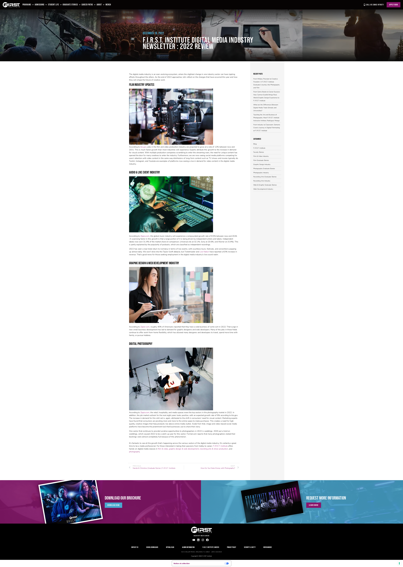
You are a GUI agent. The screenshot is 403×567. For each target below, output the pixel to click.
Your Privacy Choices (208, 563)
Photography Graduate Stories (264, 168)
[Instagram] (203, 540)
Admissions (39, 4)
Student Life (53, 4)
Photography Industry (261, 173)
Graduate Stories (70, 4)
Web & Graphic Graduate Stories (265, 185)
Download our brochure (123, 498)
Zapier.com (145, 327)
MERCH (108, 4)
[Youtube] (193, 540)
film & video (163, 449)
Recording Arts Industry (261, 181)
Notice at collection (182, 563)
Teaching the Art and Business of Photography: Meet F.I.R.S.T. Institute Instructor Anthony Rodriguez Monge (266, 118)
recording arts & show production (214, 449)
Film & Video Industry (261, 156)
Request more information (326, 498)
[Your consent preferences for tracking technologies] (399, 563)
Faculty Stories (258, 152)
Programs (26, 4)
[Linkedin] (198, 540)
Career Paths (87, 4)
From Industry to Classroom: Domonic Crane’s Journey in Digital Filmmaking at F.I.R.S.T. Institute (266, 128)
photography (134, 451)
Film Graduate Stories (261, 160)
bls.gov (143, 147)
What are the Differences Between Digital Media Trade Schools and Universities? (265, 108)
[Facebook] (207, 540)
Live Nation (204, 251)
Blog (255, 144)
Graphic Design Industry (262, 164)
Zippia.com (144, 236)
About (99, 4)
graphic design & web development (184, 449)
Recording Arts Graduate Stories (264, 177)
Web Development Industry (263, 189)
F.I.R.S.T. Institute (220, 446)
